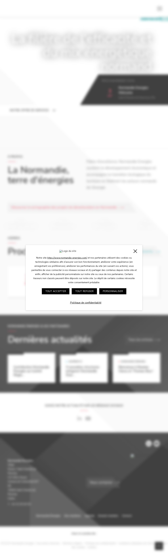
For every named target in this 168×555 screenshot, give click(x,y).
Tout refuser (84, 291)
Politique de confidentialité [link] (85, 302)
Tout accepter (55, 291)
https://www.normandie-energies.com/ (67, 257)
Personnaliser (113, 291)
